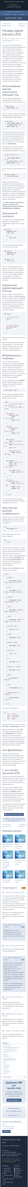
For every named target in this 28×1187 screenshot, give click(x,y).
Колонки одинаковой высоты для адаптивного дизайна (6, 864)
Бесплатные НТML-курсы (14, 7)
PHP (5, 1053)
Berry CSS (19, 11)
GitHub (17, 1175)
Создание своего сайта (10, 1049)
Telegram (18, 1168)
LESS (3, 45)
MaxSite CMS (7, 1168)
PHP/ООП (6, 1056)
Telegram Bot (19, 1177)
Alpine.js (6, 1070)
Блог (5, 1073)
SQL (5, 1061)
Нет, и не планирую (8, 1128)
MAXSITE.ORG (14, 18)
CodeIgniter (7, 1066)
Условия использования (10, 1152)
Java (5, 1063)
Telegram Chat (19, 1170)
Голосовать (6, 1131)
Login (23, 14)
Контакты (6, 1150)
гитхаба (15, 789)
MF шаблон (7, 14)
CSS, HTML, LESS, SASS (7, 40)
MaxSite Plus (14, 4)
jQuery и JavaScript (8, 1058)
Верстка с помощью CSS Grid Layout (19, 846)
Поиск (15, 14)
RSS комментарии (13, 1155)
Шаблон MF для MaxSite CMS (11, 1047)
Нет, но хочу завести (8, 1126)
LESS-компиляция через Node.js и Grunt (8, 846)
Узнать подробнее (13, 1100)
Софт (5, 1068)
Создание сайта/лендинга (14, 6)
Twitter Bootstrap (11, 757)
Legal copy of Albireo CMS (9, 1162)
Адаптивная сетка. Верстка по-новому (20, 862)
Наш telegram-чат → (14, 1115)
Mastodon (18, 1171)
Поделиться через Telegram (15, 814)
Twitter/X (18, 1173)
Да (4, 1124)
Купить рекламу (17, 1154)
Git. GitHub (6, 1072)
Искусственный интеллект (10, 1051)
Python (5, 1054)
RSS (24, 888)
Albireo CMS (11, 11)
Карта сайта (7, 1154)
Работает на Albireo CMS (9, 1158)
